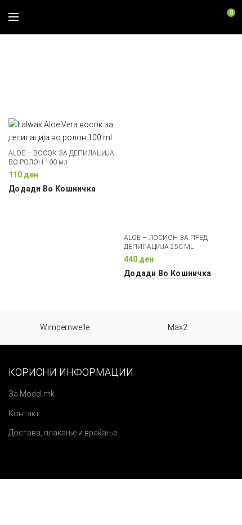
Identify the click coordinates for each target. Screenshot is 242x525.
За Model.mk (31, 393)
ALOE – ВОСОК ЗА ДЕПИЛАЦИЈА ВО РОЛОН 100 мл (61, 157)
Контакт (23, 413)
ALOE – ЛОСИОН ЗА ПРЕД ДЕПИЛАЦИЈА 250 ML (166, 242)
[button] (52, 188)
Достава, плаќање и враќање (62, 432)
